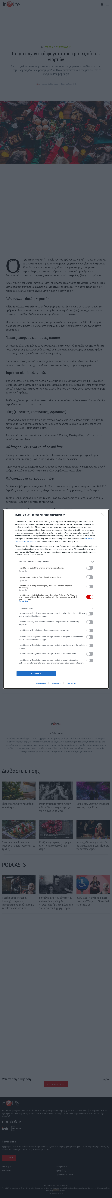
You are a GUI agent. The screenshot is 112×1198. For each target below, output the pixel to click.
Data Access (56, 683)
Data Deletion (40, 683)
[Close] (103, 515)
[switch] (89, 568)
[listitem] (56, 561)
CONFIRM (36, 673)
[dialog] (56, 599)
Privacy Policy (71, 683)
